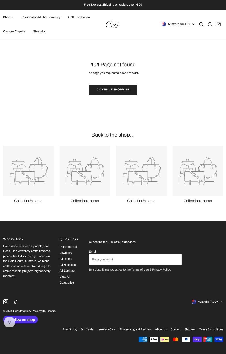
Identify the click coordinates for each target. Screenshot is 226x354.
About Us (161, 329)
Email (92, 251)
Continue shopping (113, 89)
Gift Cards (87, 329)
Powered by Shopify (44, 311)
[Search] (201, 24)
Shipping (190, 329)
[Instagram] (5, 302)
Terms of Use (140, 269)
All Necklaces (68, 264)
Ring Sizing (70, 329)
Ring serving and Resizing (135, 329)
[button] (218, 24)
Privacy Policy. (161, 269)
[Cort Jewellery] (113, 24)
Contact (176, 329)
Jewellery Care (106, 329)
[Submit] (176, 259)
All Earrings (67, 270)
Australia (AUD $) (179, 23)
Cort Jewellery (21, 311)
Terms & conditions (211, 329)
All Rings (66, 258)
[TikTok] (16, 301)
